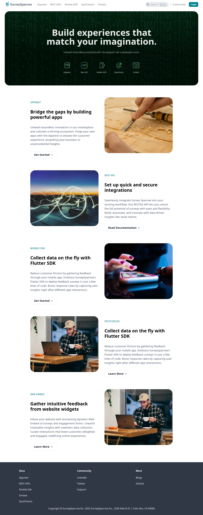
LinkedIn (82, 477)
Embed (102, 4)
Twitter (81, 483)
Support (81, 489)
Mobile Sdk (25, 489)
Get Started (41, 154)
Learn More (116, 373)
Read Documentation (122, 227)
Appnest (42, 4)
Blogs (139, 477)
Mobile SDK (71, 4)
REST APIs (55, 4)
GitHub (140, 483)
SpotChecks (88, 4)
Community (179, 4)
